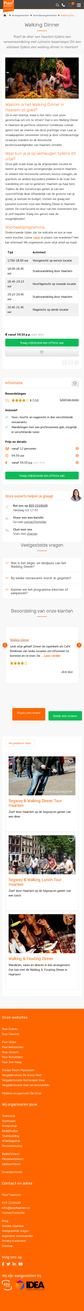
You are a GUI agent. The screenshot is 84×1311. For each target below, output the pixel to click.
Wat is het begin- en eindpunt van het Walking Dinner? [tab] (38, 565)
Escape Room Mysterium (18, 1070)
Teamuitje (8, 1116)
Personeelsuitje (12, 1146)
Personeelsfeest (13, 1159)
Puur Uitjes (9, 1042)
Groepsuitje (9, 1126)
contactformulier (35, 522)
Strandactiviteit (12, 1172)
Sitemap (7, 1246)
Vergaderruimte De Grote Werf (22, 1075)
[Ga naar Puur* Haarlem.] (5, 15)
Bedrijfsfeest (10, 1154)
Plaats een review (29, 713)
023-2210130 (38, 505)
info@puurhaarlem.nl (16, 1208)
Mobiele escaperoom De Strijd (21, 1093)
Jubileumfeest (11, 1164)
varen (36, 237)
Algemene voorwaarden (17, 1236)
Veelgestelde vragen (15, 1231)
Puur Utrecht (10, 1052)
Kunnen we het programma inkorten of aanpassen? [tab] (39, 591)
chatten (32, 534)
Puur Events (10, 1029)
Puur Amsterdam (13, 1047)
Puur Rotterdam (12, 1057)
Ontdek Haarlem (13, 1226)
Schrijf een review (69, 399)
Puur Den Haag (11, 1062)
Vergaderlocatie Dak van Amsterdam (26, 1085)
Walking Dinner (19, 640)
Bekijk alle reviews (65, 716)
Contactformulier (13, 1213)
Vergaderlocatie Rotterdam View (23, 1080)
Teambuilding (10, 1136)
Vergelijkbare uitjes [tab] (20, 743)
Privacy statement (14, 1241)
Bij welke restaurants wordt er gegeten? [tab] (41, 578)
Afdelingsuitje (11, 1141)
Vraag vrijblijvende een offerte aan (42, 475)
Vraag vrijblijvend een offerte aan (42, 343)
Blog (5, 1221)
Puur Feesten (10, 1034)
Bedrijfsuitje (10, 1131)
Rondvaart (9, 1121)
